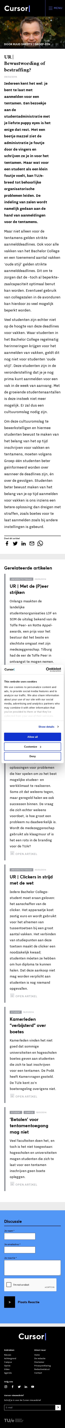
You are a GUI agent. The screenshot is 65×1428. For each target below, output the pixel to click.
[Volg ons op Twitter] (21, 1387)
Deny (32, 756)
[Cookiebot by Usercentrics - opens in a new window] (46, 669)
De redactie (39, 1358)
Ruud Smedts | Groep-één (31, 44)
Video (7, 1369)
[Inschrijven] (58, 1407)
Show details (46, 726)
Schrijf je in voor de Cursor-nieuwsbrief (22, 1400)
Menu (57, 8)
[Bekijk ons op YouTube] (34, 1387)
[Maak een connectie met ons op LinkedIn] (27, 1387)
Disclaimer (39, 1362)
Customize (30, 746)
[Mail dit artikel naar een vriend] (59, 40)
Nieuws (7, 1355)
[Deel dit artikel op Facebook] (59, 19)
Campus (8, 1362)
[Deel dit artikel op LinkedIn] (59, 33)
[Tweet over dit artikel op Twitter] (59, 26)
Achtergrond (10, 1358)
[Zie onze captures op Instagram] (7, 1387)
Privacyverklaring (42, 1366)
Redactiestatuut (42, 1369)
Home (37, 1355)
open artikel (26, 854)
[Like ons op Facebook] (14, 1387)
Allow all (32, 736)
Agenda (8, 1373)
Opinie (7, 1366)
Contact (38, 1373)
